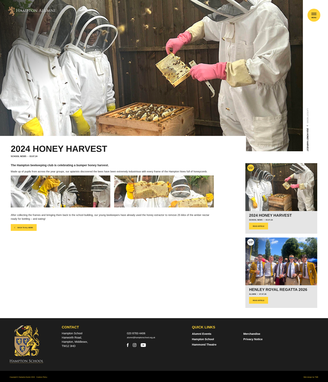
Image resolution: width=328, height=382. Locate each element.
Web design (308, 377)
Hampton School (203, 339)
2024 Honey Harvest (307, 139)
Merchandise (251, 333)
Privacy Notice (253, 339)
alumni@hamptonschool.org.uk (141, 337)
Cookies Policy (41, 377)
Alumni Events (201, 333)
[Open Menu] (313, 14)
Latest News (307, 116)
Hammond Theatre (204, 344)
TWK (316, 377)
